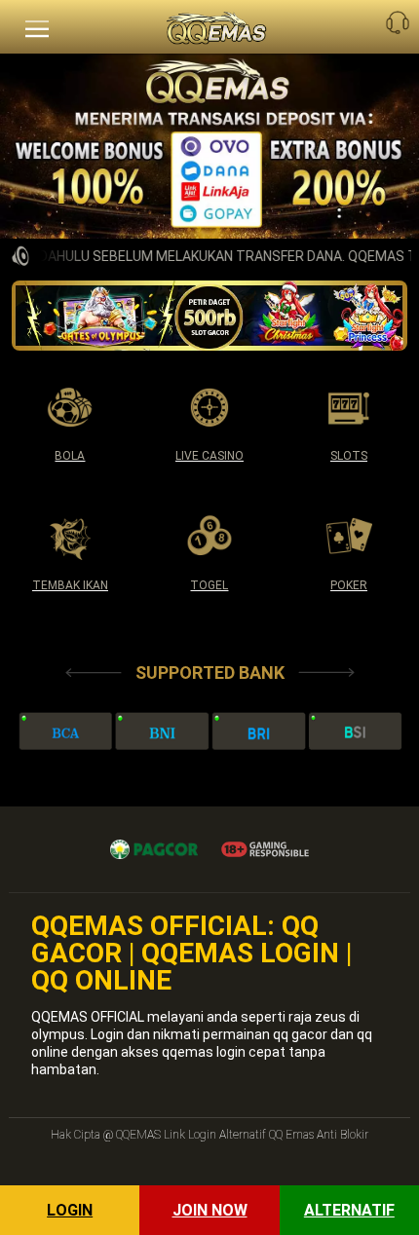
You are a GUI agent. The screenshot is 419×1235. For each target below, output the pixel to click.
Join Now (210, 1210)
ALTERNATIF (349, 1210)
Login (70, 1210)
